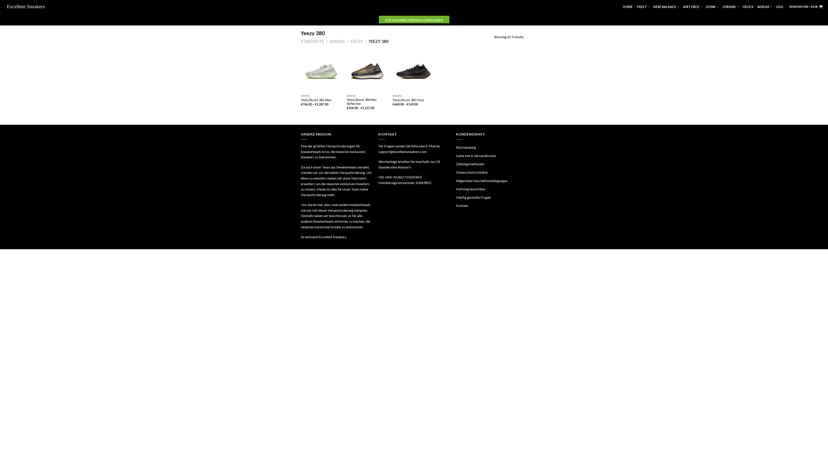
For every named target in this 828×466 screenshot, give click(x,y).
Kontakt (462, 205)
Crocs (747, 7)
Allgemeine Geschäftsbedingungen (482, 181)
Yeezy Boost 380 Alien (316, 100)
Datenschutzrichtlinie (472, 172)
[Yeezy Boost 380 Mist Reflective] (367, 71)
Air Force (691, 7)
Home (627, 7)
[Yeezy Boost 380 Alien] (321, 71)
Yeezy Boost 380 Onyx (408, 100)
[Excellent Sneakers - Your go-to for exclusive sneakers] (28, 7)
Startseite (312, 41)
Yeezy (642, 7)
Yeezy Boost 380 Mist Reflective (362, 102)
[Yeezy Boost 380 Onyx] (413, 71)
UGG (779, 7)
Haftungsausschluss (471, 189)
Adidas (763, 7)
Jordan (729, 7)
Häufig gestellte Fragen (473, 197)
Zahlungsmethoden (470, 164)
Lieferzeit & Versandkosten (476, 156)
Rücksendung (466, 147)
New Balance (664, 7)
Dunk (711, 7)
